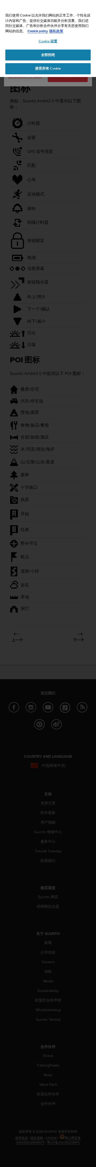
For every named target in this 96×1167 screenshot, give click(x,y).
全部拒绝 (48, 55)
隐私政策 (56, 31)
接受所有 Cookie (48, 68)
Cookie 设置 (48, 41)
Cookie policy (37, 31)
